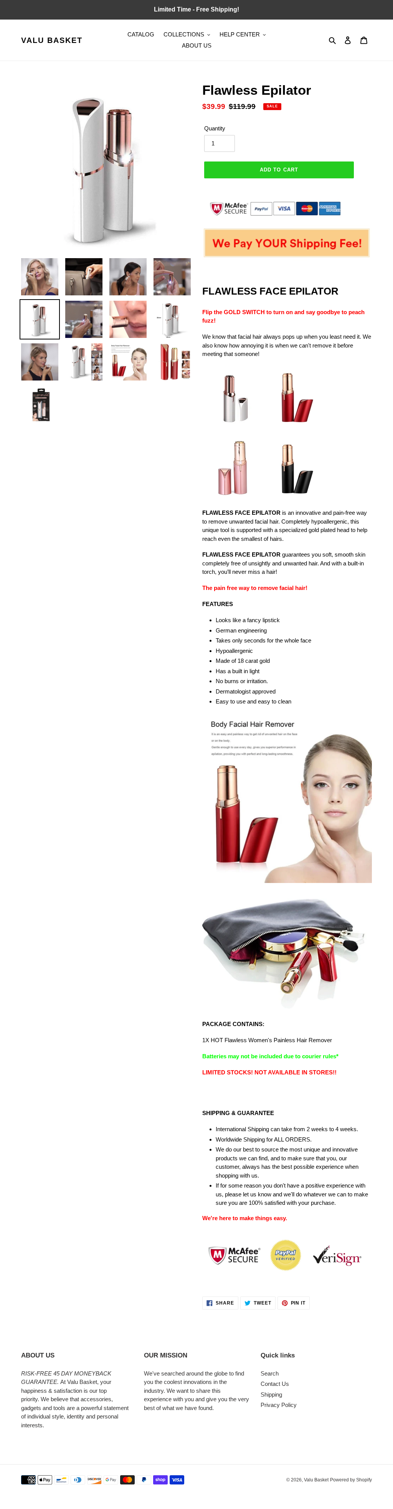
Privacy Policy (279, 1405)
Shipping (271, 1394)
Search (270, 1373)
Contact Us (275, 1384)
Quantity (214, 128)
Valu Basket (52, 40)
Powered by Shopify (351, 1480)
